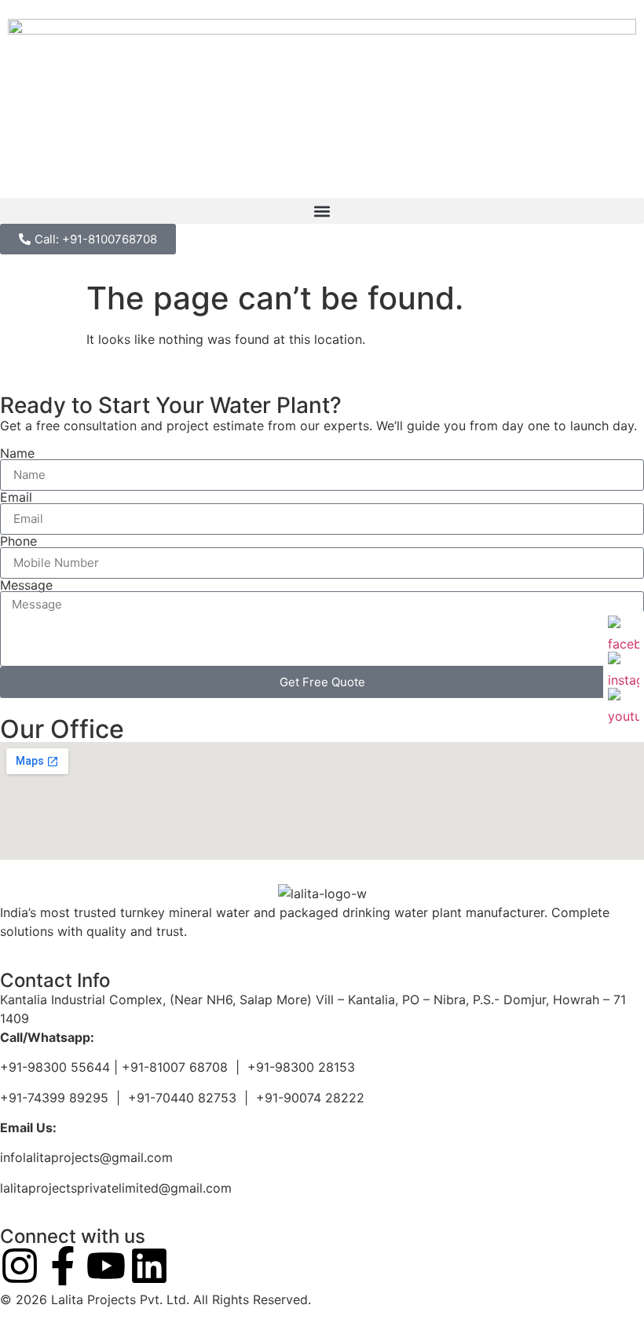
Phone (18, 541)
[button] (322, 211)
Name (17, 453)
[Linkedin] (149, 1265)
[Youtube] (106, 1265)
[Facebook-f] (62, 1265)
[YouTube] (623, 703)
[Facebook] (623, 631)
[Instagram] (19, 1265)
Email (16, 497)
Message (26, 585)
